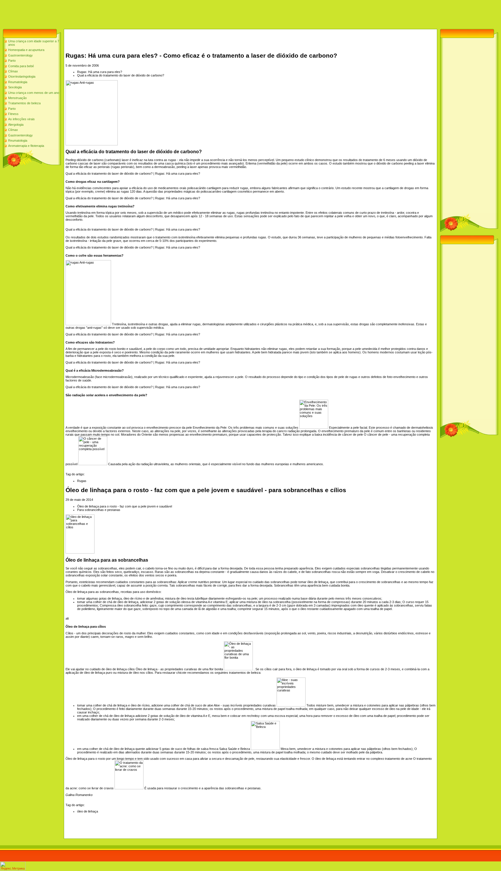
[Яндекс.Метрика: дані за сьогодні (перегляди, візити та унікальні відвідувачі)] (13, 865)
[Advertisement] (105, 13)
